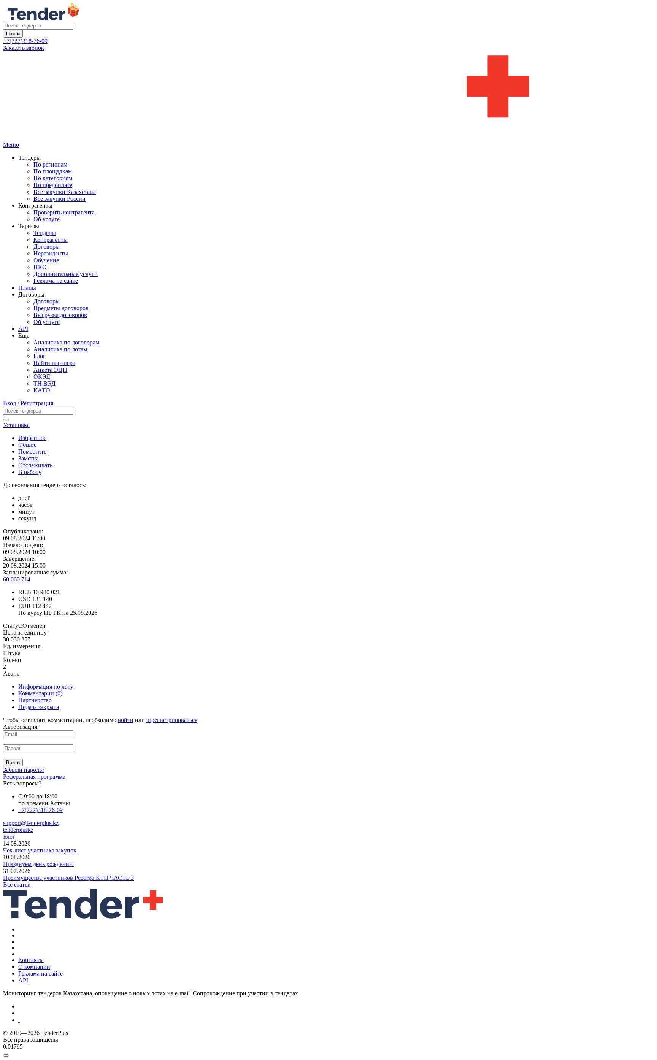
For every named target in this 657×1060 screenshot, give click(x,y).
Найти (13, 33)
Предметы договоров (61, 308)
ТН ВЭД (44, 383)
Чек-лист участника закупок (39, 850)
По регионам (50, 164)
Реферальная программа (34, 776)
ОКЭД (41, 376)
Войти (13, 762)
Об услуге (46, 219)
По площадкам (52, 171)
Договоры (46, 246)
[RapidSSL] (336, 1020)
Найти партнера (54, 363)
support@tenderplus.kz (31, 823)
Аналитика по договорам (66, 342)
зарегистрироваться (171, 720)
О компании (34, 966)
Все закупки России (59, 198)
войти (125, 720)
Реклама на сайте (55, 281)
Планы (27, 287)
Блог (39, 356)
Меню (11, 144)
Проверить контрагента (64, 212)
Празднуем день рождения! (38, 864)
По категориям (52, 178)
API (23, 328)
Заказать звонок (23, 47)
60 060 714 (16, 579)
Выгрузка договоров (60, 315)
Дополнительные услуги (65, 274)
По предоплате (52, 185)
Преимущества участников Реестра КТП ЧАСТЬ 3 (68, 877)
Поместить (32, 451)
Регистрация (37, 403)
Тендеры (44, 233)
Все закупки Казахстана (64, 192)
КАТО (41, 390)
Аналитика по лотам (60, 349)
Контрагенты (50, 239)
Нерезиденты (50, 253)
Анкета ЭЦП (50, 370)
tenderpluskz (18, 830)
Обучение (46, 260)
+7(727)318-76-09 (25, 41)
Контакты (31, 960)
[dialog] (328, 1053)
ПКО (40, 267)
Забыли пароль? (23, 769)
